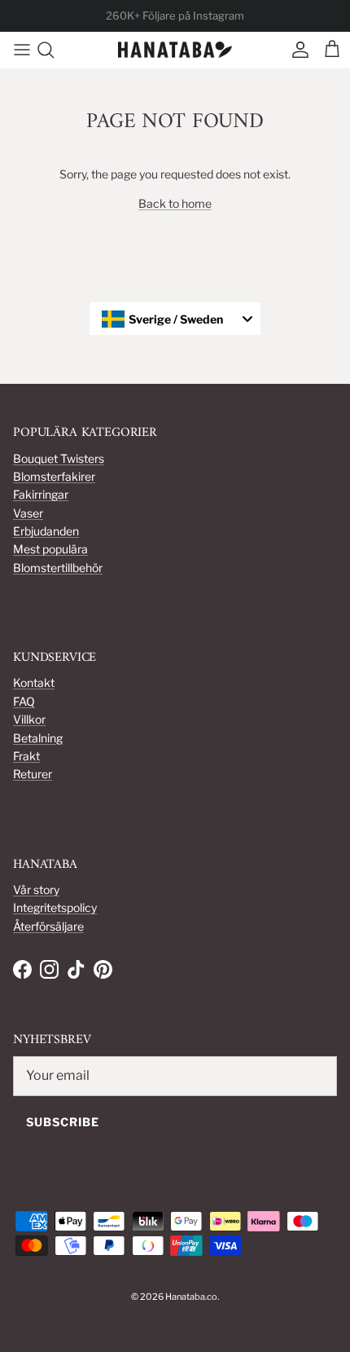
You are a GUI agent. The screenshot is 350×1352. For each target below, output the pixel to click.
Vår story (36, 889)
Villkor (29, 719)
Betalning (38, 738)
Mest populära (50, 549)
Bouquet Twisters (58, 458)
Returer (32, 774)
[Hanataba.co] (175, 50)
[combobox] (175, 318)
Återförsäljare (48, 926)
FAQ (24, 701)
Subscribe (62, 1122)
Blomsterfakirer (54, 476)
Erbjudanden (46, 531)
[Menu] (18, 50)
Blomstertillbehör (58, 568)
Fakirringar (40, 494)
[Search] (54, 50)
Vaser (28, 513)
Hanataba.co (191, 1296)
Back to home (175, 203)
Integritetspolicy (55, 907)
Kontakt (34, 682)
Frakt (26, 756)
